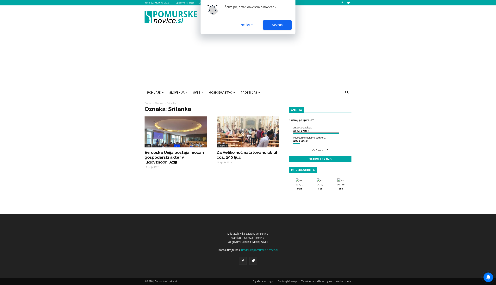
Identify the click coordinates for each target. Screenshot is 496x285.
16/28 (341, 186)
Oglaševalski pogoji (185, 2)
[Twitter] (348, 2)
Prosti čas (249, 92)
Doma (148, 103)
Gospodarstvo (220, 92)
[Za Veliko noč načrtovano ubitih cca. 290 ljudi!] (248, 131)
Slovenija (176, 92)
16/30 (299, 186)
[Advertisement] (248, 59)
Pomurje (154, 92)
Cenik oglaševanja (288, 281)
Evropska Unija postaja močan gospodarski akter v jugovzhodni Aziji (174, 157)
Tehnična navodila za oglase (316, 281)
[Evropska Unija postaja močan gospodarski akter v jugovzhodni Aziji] (176, 131)
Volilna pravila (343, 281)
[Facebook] (342, 2)
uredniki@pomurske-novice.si (259, 250)
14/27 (320, 186)
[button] (346, 92)
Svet (196, 92)
